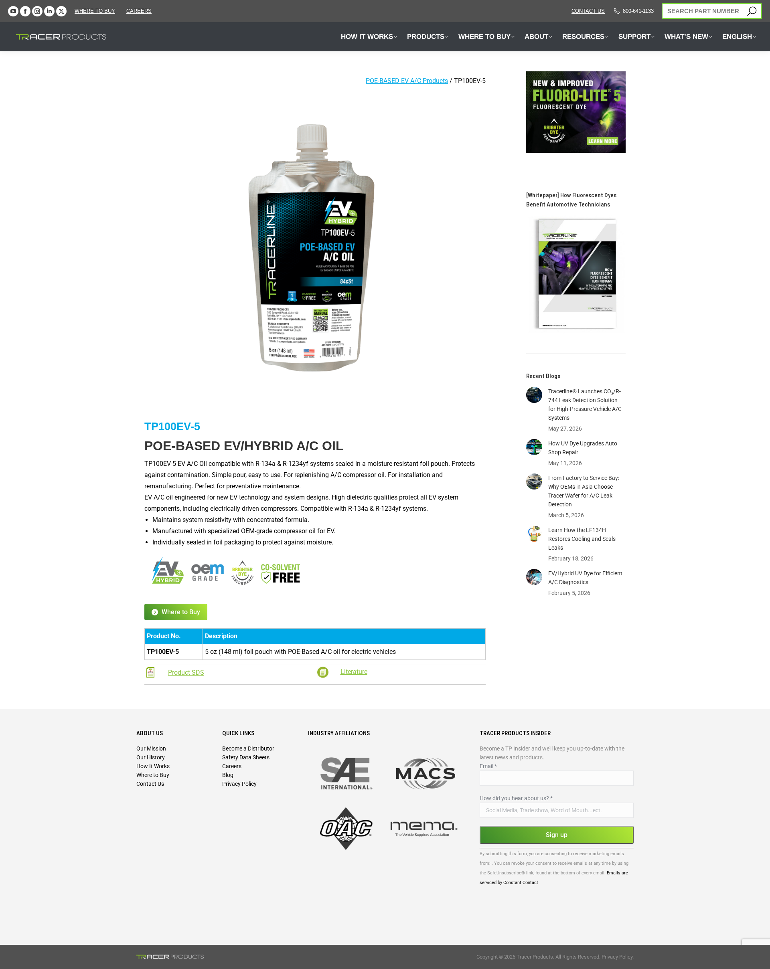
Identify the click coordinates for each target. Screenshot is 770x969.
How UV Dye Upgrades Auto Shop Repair (582, 447)
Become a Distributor (248, 748)
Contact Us (150, 784)
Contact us (588, 11)
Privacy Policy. (618, 957)
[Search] (751, 11)
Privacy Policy (239, 784)
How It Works (153, 766)
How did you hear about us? (516, 798)
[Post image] (534, 395)
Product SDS (186, 672)
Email (488, 766)
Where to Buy (95, 11)
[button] (141, 15)
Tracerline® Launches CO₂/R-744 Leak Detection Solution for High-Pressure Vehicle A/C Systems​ (585, 404)
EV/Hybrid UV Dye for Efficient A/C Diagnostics (585, 577)
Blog (227, 775)
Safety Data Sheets (246, 757)
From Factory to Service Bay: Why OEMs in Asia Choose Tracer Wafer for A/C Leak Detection (583, 491)
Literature (353, 672)
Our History (150, 757)
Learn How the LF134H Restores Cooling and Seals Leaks (582, 539)
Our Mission (151, 748)
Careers (231, 766)
